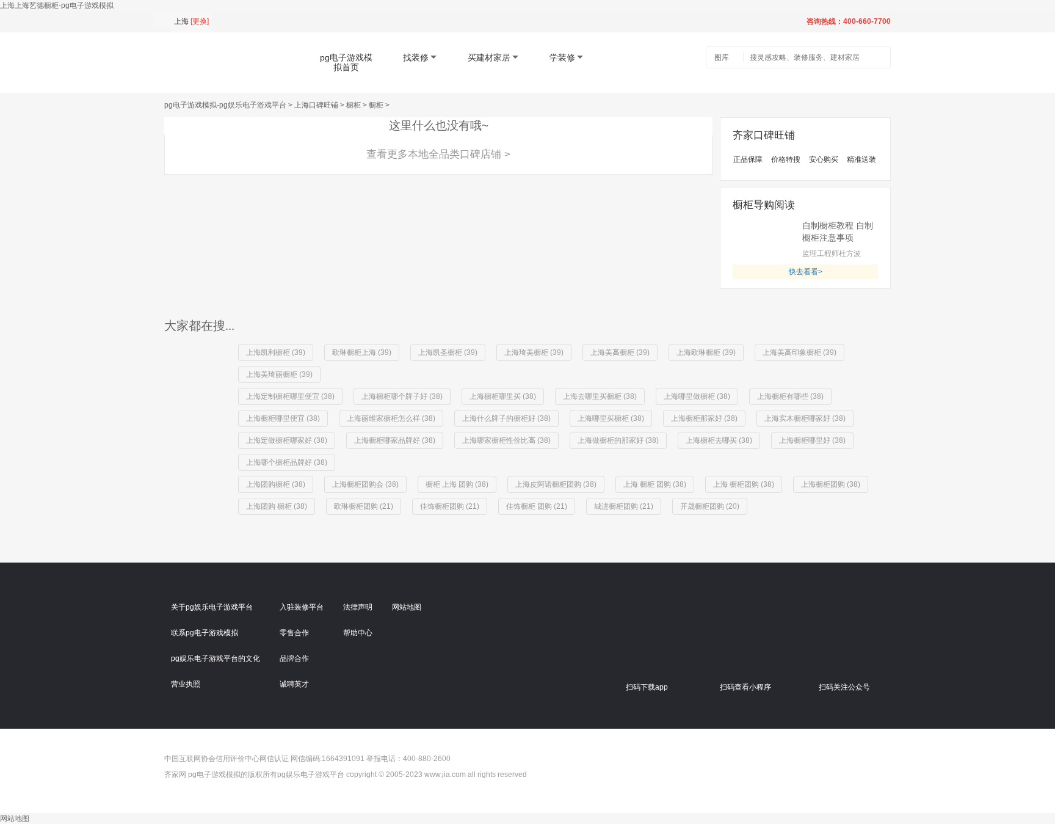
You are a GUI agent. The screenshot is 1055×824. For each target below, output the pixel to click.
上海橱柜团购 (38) (830, 484)
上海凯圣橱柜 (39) (447, 352)
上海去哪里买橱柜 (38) (600, 396)
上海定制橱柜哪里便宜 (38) (290, 396)
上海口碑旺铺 (316, 105)
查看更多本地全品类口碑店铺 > (438, 154)
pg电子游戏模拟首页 (346, 62)
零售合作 (294, 633)
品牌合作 (294, 658)
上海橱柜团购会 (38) (365, 484)
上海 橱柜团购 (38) (743, 484)
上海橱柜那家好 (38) (704, 418)
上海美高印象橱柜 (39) (799, 352)
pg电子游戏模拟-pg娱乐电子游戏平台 (225, 105)
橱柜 (353, 105)
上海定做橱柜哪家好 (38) (286, 440)
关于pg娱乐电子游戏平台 (212, 607)
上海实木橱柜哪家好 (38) (805, 418)
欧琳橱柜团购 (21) (363, 506)
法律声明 (357, 607)
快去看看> (805, 272)
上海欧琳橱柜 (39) (706, 352)
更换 (199, 21)
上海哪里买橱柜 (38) (611, 418)
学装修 (562, 57)
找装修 (416, 57)
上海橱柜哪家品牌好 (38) (394, 440)
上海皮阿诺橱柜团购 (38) (555, 484)
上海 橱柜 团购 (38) (654, 484)
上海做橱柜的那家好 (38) (618, 440)
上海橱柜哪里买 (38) (502, 396)
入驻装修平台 (302, 607)
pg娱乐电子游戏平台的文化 (215, 658)
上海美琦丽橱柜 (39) (279, 374)
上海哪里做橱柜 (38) (697, 396)
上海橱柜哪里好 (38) (812, 440)
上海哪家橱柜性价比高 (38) (506, 440)
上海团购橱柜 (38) (275, 484)
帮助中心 (357, 633)
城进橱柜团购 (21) (623, 506)
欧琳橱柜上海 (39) (361, 352)
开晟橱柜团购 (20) (709, 506)
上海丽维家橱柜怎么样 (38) (391, 418)
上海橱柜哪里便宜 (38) (283, 418)
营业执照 (185, 684)
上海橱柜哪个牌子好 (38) (402, 396)
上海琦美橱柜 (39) (534, 352)
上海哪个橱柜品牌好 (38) (286, 462)
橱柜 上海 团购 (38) (457, 484)
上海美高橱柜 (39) (620, 352)
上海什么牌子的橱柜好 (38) (506, 418)
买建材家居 (489, 57)
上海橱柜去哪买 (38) (719, 440)
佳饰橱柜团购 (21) (449, 506)
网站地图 (406, 607)
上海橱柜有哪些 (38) (790, 396)
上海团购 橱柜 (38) (276, 506)
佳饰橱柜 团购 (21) (536, 506)
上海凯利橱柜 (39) (275, 352)
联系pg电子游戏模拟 (204, 633)
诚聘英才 (294, 684)
